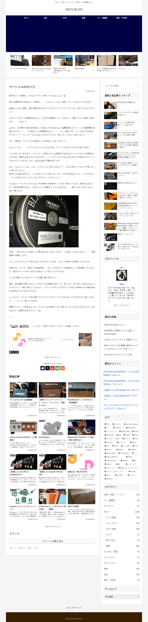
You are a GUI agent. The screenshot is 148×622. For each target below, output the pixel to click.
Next (140, 65)
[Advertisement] (74, 37)
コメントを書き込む (52, 541)
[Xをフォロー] (47, 368)
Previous (8, 65)
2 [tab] (74, 78)
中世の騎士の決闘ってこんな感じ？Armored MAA (119, 332)
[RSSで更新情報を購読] (62, 368)
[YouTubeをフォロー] (52, 368)
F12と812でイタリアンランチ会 (118, 355)
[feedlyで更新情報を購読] (57, 368)
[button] (138, 86)
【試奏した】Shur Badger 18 (116, 390)
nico (122, 284)
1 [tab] (71, 78)
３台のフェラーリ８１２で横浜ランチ (120, 340)
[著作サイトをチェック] (42, 368)
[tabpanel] (20, 64)
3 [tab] (77, 78)
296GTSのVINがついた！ (115, 325)
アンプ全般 (15, 352)
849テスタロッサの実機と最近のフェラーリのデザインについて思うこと (121, 347)
